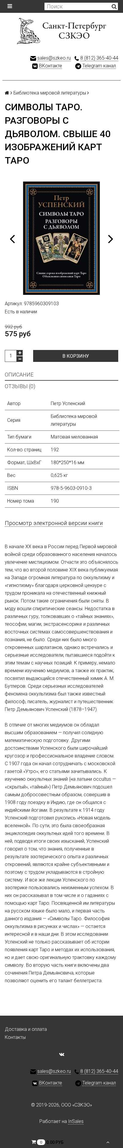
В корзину (75, 356)
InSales (76, 1121)
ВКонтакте (50, 66)
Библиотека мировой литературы (49, 93)
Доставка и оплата (26, 1029)
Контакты (15, 1037)
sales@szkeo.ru (54, 58)
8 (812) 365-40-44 (99, 58)
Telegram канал (99, 66)
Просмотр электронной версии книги (54, 523)
